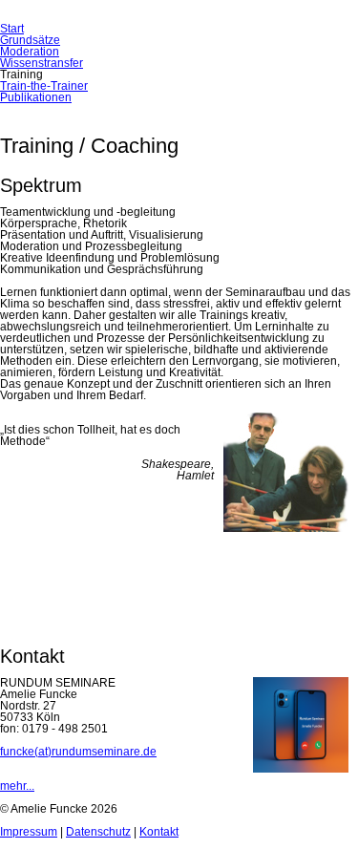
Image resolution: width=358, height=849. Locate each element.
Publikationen (36, 97)
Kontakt (159, 831)
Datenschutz (98, 831)
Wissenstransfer (41, 63)
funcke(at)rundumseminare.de (78, 751)
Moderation (29, 51)
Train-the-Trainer (44, 86)
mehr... (17, 786)
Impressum (28, 831)
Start (12, 28)
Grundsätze (30, 40)
